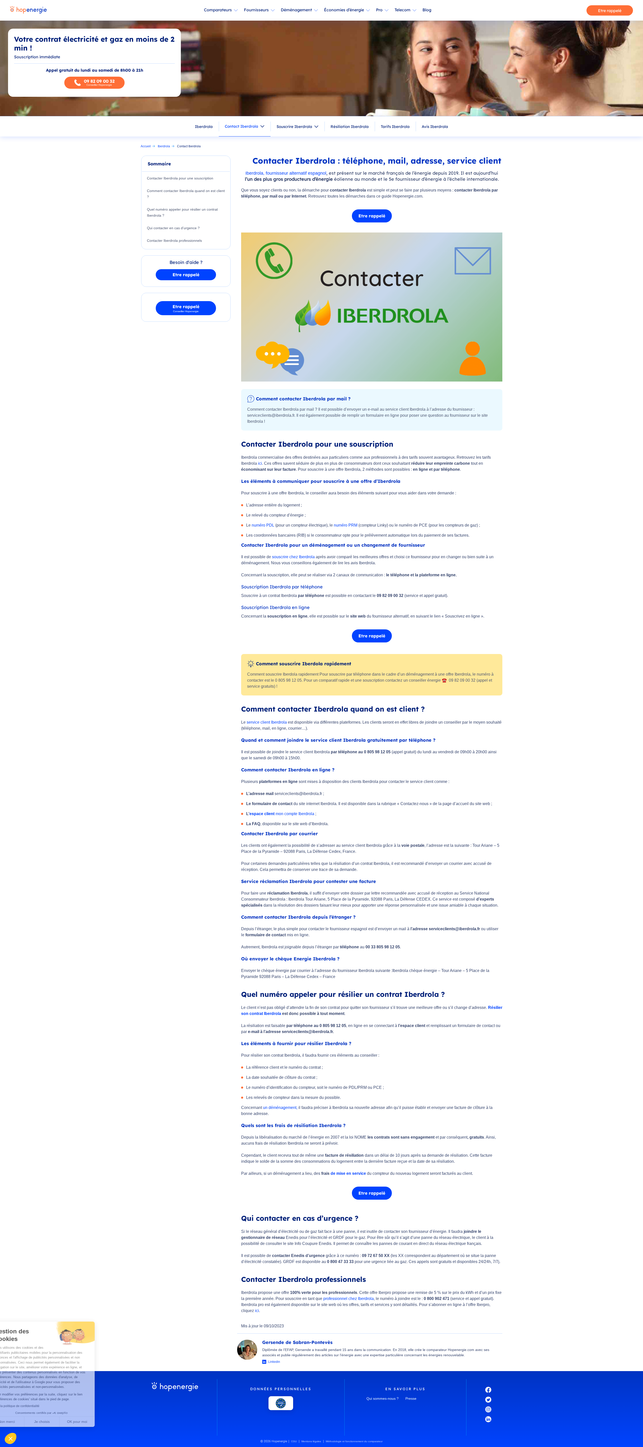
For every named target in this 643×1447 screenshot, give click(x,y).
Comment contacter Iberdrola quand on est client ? (186, 194)
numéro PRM (345, 525)
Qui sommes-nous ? (382, 1398)
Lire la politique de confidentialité (32, 1406)
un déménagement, (280, 1107)
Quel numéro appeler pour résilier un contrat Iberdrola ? (182, 212)
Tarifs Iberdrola (395, 126)
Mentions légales (311, 1441)
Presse (410, 1398)
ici (260, 463)
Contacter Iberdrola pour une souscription (180, 178)
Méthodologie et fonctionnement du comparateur (354, 1441)
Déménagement (296, 9)
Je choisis (58, 1422)
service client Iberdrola (267, 722)
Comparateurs (218, 9)
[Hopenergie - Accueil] (28, 10)
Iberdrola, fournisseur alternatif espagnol (285, 173)
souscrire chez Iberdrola (293, 557)
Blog (426, 9)
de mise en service (348, 1173)
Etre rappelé (609, 10)
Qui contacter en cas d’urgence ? (173, 228)
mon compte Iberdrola (295, 814)
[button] (11, 1438)
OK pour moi (93, 1422)
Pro (379, 9)
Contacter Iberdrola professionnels (174, 241)
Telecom (402, 9)
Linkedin (274, 1362)
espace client (262, 814)
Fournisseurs (256, 9)
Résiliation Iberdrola (350, 126)
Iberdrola (204, 126)
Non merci (22, 1422)
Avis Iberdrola (435, 126)
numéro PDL (263, 525)
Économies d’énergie (344, 9)
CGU (294, 1441)
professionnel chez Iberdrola (348, 1298)
